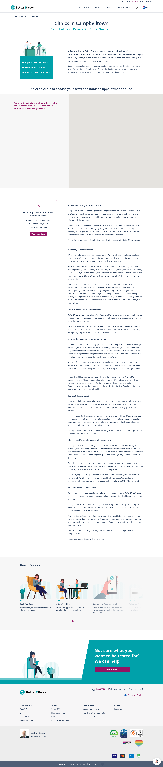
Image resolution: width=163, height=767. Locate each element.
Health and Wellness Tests (94, 713)
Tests (107, 7)
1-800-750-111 (134, 1)
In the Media (25, 717)
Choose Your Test (90, 717)
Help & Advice (124, 7)
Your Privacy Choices (60, 721)
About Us (24, 709)
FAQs (53, 717)
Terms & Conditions (28, 721)
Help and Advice (58, 713)
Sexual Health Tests (91, 709)
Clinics (97, 7)
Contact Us (56, 709)
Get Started (83, 7)
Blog (22, 713)
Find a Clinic (119, 709)
